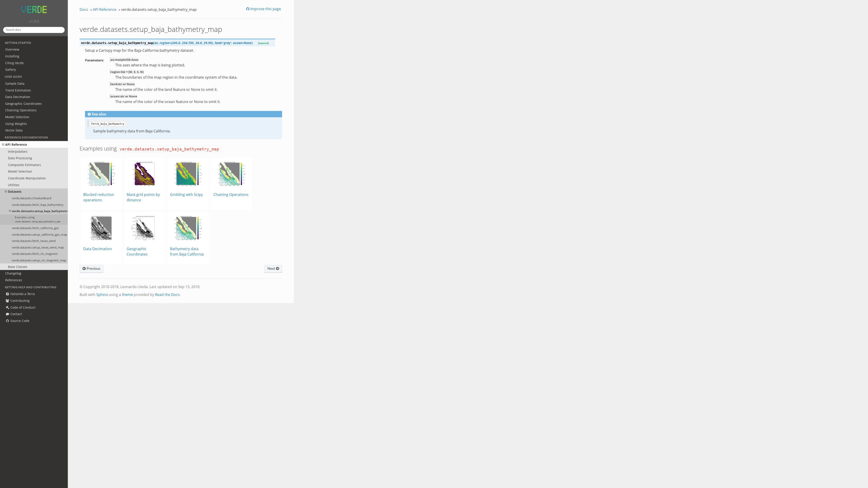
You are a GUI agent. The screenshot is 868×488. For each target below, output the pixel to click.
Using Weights (16, 124)
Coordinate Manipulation (27, 178)
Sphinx (102, 294)
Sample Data (14, 83)
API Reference (16, 144)
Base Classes (17, 267)
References (13, 280)
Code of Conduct (22, 307)
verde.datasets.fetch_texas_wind (34, 241)
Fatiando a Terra (22, 294)
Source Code (19, 321)
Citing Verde (14, 63)
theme (127, 294)
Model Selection (17, 117)
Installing (12, 56)
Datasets (14, 191)
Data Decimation (17, 97)
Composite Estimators (24, 165)
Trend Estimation (18, 90)
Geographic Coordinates (23, 103)
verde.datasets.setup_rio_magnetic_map (39, 260)
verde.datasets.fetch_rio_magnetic (35, 254)
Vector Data (14, 130)
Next (271, 268)
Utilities (13, 185)
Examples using (37, 219)
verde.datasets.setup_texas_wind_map (38, 247)
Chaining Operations (21, 110)
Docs (84, 9)
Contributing (19, 300)
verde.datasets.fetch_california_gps (35, 228)
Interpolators (18, 151)
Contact (15, 314)
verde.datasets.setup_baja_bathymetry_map (40, 211)
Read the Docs (167, 294)
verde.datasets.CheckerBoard (31, 198)
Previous (93, 268)
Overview (12, 49)
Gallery (10, 69)
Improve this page (265, 8)
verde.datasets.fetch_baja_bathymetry (38, 205)
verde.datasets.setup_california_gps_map (39, 234)
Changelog (13, 273)
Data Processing (20, 158)
